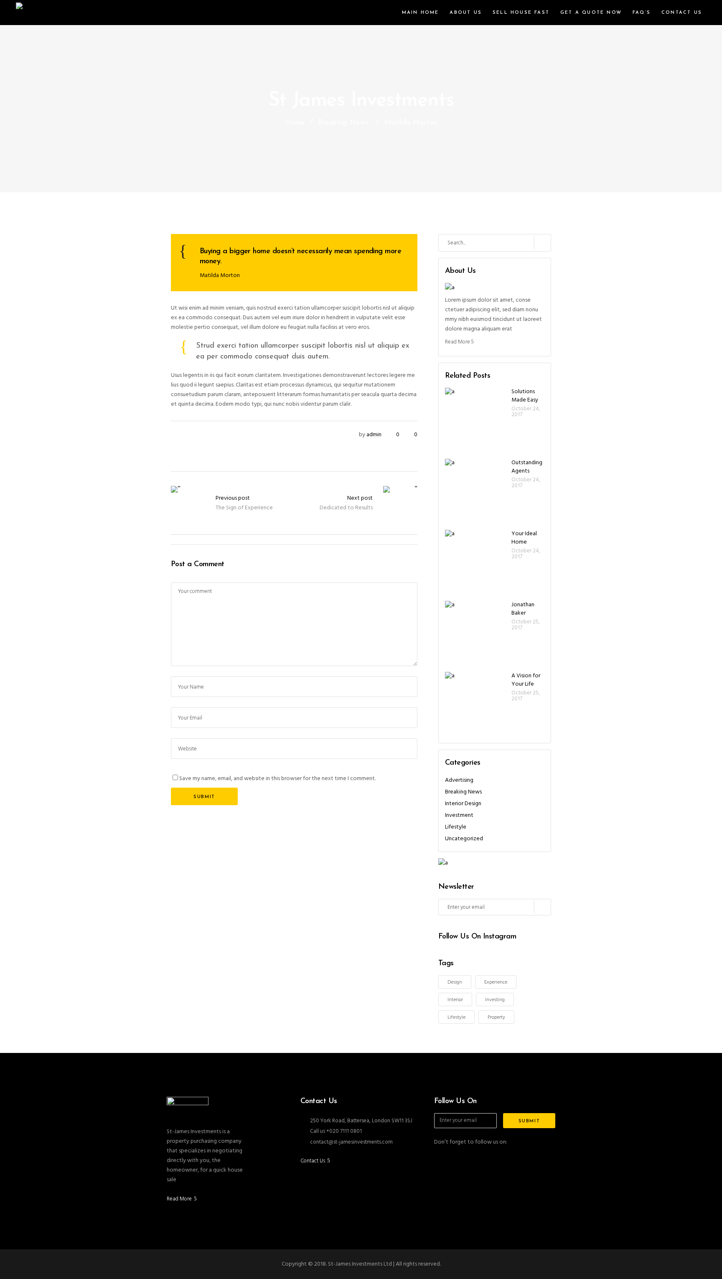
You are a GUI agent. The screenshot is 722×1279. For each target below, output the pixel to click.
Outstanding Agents (526, 467)
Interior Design (463, 804)
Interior (455, 1000)
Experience (495, 982)
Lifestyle (455, 827)
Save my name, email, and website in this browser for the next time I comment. (277, 778)
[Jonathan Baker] (476, 632)
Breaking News (343, 123)
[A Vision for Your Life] (476, 703)
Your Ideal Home (524, 538)
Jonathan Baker (522, 609)
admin (373, 435)
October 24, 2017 (525, 411)
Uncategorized (464, 839)
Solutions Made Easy (524, 396)
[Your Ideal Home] (476, 561)
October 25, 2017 (525, 625)
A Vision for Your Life (525, 680)
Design (454, 982)
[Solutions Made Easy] (476, 419)
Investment (459, 815)
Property (496, 1017)
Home (295, 123)
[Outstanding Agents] (476, 490)
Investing (495, 1000)
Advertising (459, 780)
